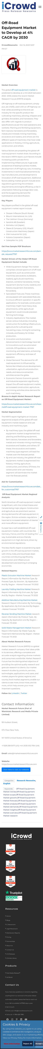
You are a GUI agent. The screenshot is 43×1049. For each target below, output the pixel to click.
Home (8, 916)
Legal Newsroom (12, 929)
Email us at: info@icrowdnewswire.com (19, 1011)
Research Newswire (26, 780)
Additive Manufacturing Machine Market (19, 600)
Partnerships (10, 941)
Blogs (8, 920)
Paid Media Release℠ (13, 973)
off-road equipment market (23, 90)
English (6, 783)
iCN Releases (10, 954)
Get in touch (10, 1007)
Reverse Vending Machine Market (17, 614)
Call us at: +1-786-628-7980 (15, 1014)
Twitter (24, 693)
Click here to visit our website (16, 770)
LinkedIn (15, 693)
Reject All (27, 1044)
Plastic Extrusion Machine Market (16, 575)
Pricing (8, 937)
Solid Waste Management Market (16, 628)
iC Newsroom (11, 924)
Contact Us (10, 950)
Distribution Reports (13, 933)
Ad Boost (9, 977)
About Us (9, 945)
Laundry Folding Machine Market (16, 589)
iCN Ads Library (11, 958)
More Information (12, 1044)
